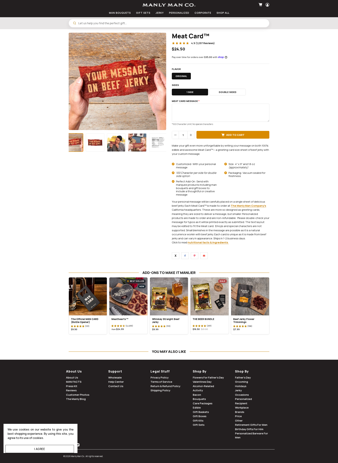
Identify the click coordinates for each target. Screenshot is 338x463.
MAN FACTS (74, 382)
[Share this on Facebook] (185, 255)
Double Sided (227, 92)
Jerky (238, 390)
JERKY (160, 12)
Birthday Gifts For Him (249, 429)
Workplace (242, 407)
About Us (74, 371)
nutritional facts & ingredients (208, 242)
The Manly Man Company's (248, 206)
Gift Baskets (201, 412)
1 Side (190, 92)
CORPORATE (203, 12)
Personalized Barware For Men (251, 435)
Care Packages (202, 403)
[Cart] (260, 5)
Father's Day (243, 377)
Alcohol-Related (203, 386)
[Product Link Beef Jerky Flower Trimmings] (250, 296)
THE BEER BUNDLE (203, 319)
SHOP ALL (223, 12)
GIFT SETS (143, 12)
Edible (197, 407)
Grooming (241, 382)
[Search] (74, 23)
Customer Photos (77, 395)
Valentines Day (202, 382)
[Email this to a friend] (204, 255)
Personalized (243, 399)
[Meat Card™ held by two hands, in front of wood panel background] (117, 81)
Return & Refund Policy (165, 386)
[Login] (267, 4)
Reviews (71, 390)
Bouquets (199, 399)
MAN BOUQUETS (120, 12)
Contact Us (115, 386)
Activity (198, 390)
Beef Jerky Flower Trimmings (243, 321)
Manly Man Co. (78, 456)
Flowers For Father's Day (208, 377)
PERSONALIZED (179, 12)
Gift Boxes (199, 416)
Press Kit (71, 386)
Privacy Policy (159, 377)
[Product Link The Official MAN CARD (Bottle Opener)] (88, 296)
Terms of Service (161, 382)
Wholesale (115, 377)
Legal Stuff (160, 371)
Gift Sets (198, 425)
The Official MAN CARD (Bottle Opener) (84, 321)
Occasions (242, 395)
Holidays (240, 386)
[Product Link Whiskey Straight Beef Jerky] (169, 296)
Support (115, 371)
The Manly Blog (76, 399)
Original (181, 76)
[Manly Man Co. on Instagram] (78, 445)
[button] (77, 326)
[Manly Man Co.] (169, 5)
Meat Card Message (185, 101)
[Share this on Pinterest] (194, 255)
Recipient (241, 403)
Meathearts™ (119, 319)
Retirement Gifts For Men (251, 425)
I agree (39, 449)
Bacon (197, 395)
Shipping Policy (160, 390)
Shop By (199, 371)
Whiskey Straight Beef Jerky (165, 321)
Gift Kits (198, 420)
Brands (239, 412)
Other (239, 420)
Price (238, 416)
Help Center (116, 382)
